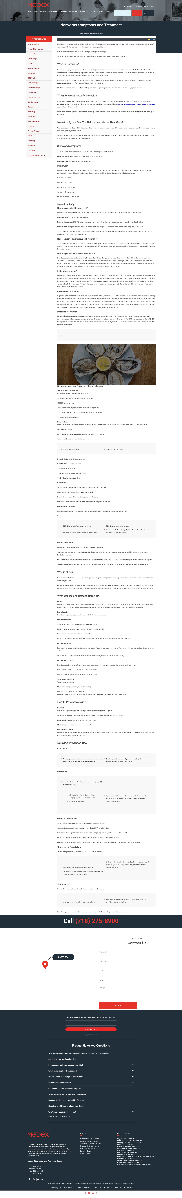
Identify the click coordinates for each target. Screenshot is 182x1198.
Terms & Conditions (83, 1188)
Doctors (43, 11)
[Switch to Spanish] (149, 39)
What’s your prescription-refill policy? (62, 1112)
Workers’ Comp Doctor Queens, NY (130, 1160)
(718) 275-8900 (97, 920)
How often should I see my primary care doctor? (66, 1106)
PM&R (30, 136)
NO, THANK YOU (91, 1035)
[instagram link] (33, 1179)
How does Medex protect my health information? (66, 1100)
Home (29, 11)
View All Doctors (33, 44)
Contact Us (84, 11)
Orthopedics (32, 150)
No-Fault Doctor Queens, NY (127, 1158)
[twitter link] (38, 1179)
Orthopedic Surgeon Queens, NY (129, 1148)
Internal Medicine (34, 97)
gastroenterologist (149, 104)
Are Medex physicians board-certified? (62, 1059)
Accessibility (54, 1188)
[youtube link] (42, 1179)
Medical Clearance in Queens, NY (129, 1141)
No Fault (94, 11)
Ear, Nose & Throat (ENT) (36, 155)
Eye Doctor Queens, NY (126, 1156)
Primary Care (32, 54)
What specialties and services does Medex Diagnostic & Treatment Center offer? (78, 1053)
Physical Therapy (34, 131)
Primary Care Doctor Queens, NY (129, 1143)
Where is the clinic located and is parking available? (67, 1094)
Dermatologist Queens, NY (127, 1152)
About (36, 11)
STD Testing (32, 78)
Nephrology (32, 112)
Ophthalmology (33, 102)
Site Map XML (127, 1188)
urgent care (136, 104)
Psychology (32, 145)
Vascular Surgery (34, 68)
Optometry (31, 107)
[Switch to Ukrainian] (154, 39)
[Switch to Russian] (151, 39)
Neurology (31, 117)
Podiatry (31, 126)
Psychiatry (31, 141)
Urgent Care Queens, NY (126, 1139)
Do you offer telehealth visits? (59, 1083)
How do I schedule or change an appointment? (65, 1077)
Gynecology (32, 92)
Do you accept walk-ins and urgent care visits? (65, 1065)
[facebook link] (29, 1179)
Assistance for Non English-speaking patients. (134, 1164)
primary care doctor (124, 104)
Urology (30, 63)
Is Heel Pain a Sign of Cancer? (128, 1162)
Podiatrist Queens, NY (125, 1144)
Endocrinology (33, 83)
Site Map (106, 1188)
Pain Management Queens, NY (128, 1146)
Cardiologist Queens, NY (126, 1150)
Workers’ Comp (104, 11)
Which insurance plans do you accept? (62, 1071)
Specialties (53, 11)
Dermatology (32, 59)
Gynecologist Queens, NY (144, 1156)
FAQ (96, 1188)
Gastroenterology (34, 88)
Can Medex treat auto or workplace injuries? (65, 1088)
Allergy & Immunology (35, 49)
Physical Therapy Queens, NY (128, 1154)
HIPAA (116, 1188)
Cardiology (31, 73)
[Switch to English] (85, 1193)
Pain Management (34, 121)
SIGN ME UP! (91, 1029)
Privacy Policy (67, 1188)
